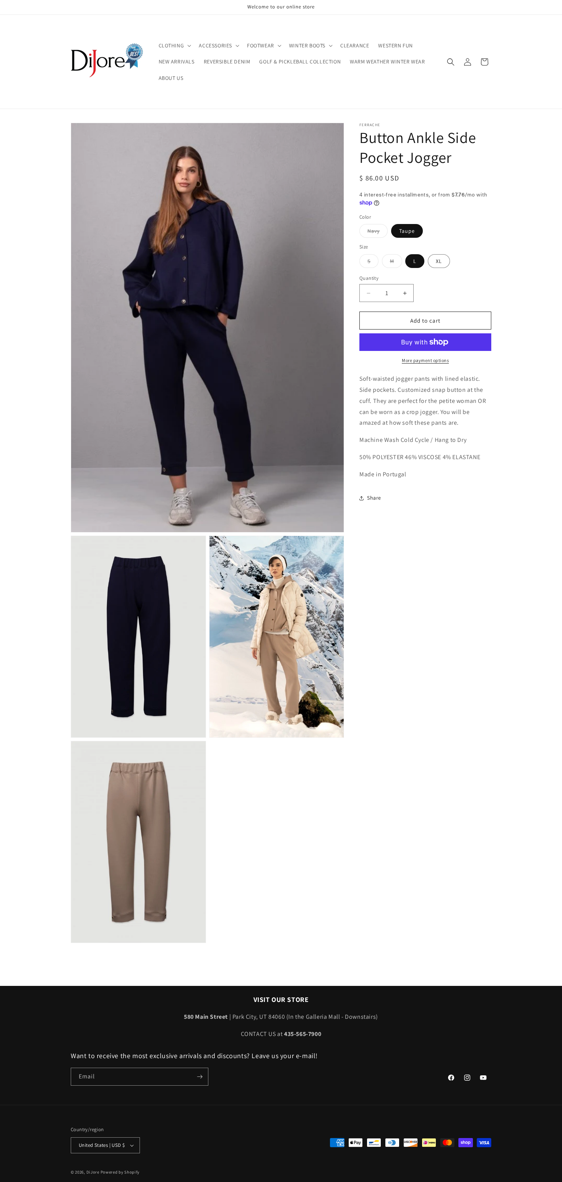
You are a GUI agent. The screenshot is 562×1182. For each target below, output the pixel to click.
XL (439, 261)
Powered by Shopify (120, 1172)
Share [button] (374, 497)
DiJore (92, 1172)
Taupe (407, 230)
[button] (174, 45)
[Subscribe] (199, 1077)
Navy (377, 232)
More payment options (425, 360)
